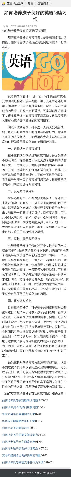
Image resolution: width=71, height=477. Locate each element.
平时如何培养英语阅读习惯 (18, 414)
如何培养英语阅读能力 (16, 427)
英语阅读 (43, 3)
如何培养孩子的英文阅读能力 (20, 434)
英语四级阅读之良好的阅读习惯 (21, 455)
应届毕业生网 (15, 3)
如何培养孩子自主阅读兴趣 (18, 441)
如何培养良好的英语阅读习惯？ (21, 400)
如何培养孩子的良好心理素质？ (21, 448)
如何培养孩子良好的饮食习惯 (20, 407)
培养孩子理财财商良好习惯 (18, 421)
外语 (30, 3)
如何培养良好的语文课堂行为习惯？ (24, 462)
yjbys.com (42, 472)
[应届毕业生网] (4, 4)
